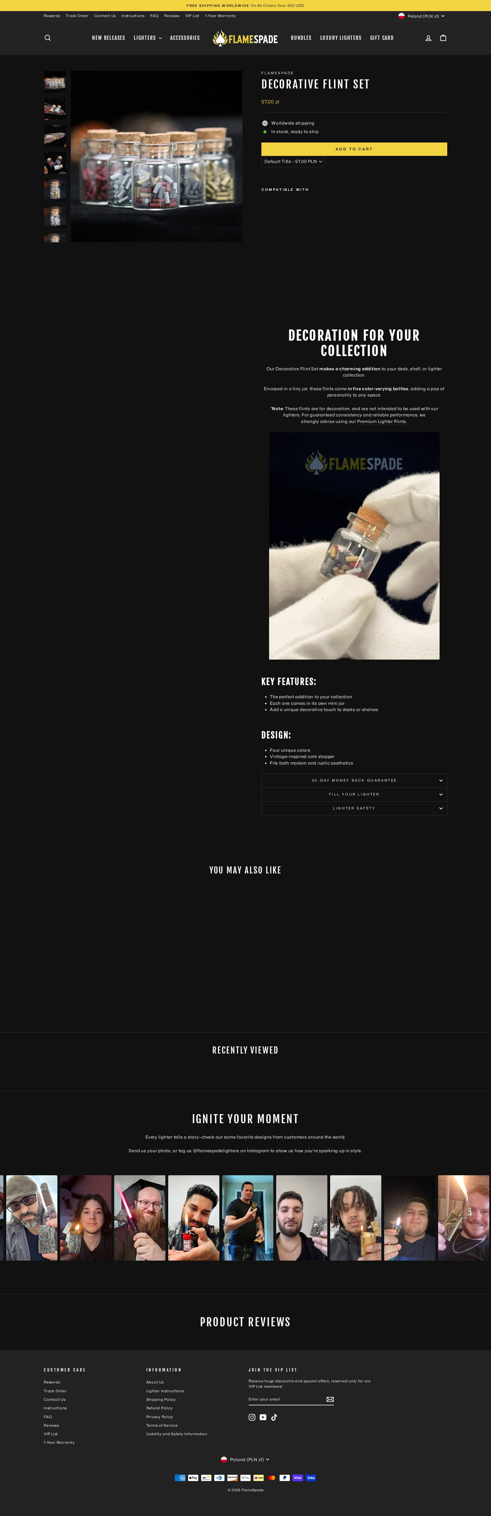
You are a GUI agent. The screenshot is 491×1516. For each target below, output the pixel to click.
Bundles (301, 38)
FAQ (154, 15)
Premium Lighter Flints (382, 421)
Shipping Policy (161, 1399)
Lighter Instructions (165, 1390)
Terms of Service (162, 1425)
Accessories (185, 38)
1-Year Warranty (220, 15)
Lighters (145, 38)
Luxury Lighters (341, 38)
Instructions (133, 15)
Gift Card (382, 38)
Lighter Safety (354, 808)
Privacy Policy (159, 1416)
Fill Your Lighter (354, 794)
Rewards (52, 15)
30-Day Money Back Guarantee (354, 780)
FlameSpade (277, 73)
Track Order (77, 15)
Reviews (171, 15)
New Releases (108, 38)
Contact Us (105, 15)
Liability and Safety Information (176, 1433)
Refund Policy (159, 1407)
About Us (155, 1382)
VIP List (192, 15)
